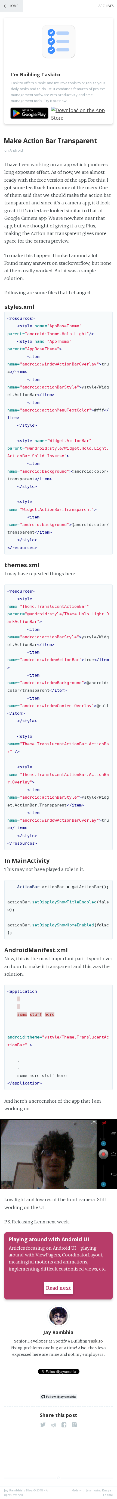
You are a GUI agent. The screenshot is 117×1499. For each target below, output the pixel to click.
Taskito (95, 1341)
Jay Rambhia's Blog (18, 1490)
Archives (105, 6)
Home (13, 6)
